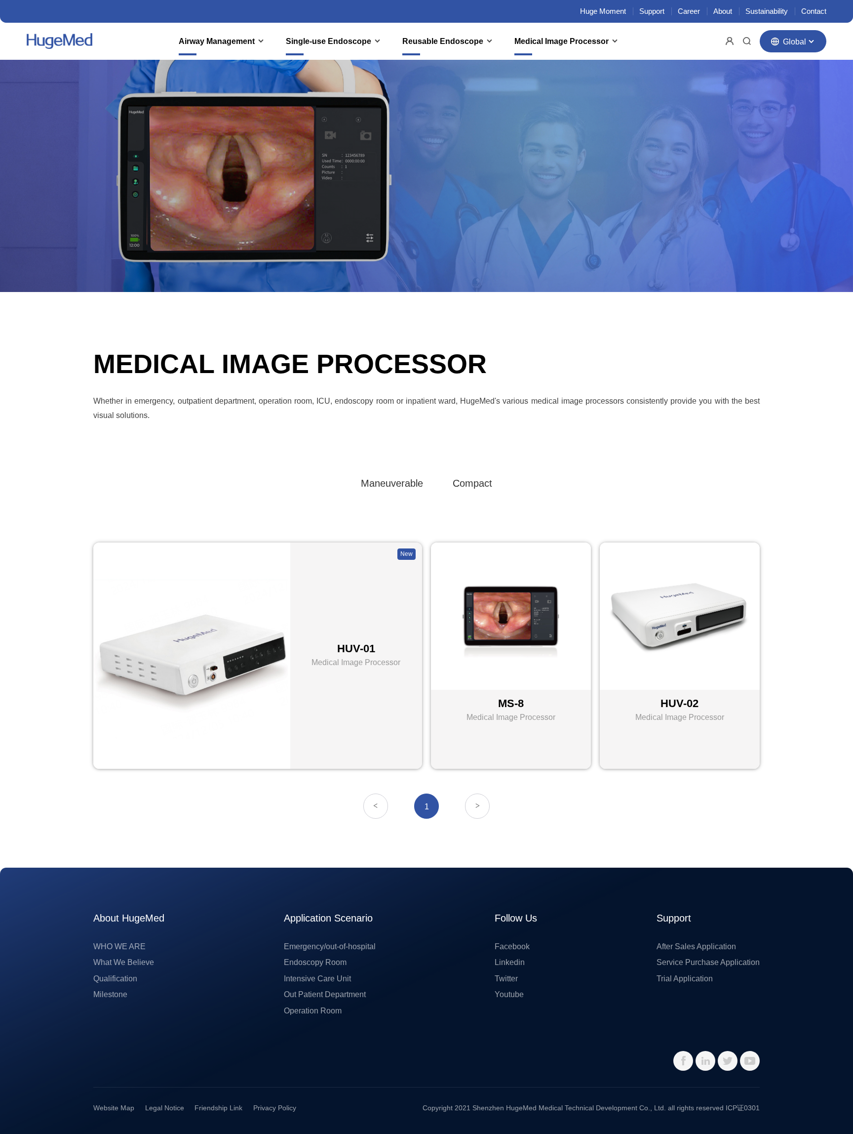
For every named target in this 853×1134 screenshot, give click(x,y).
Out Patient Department (325, 994)
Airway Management (217, 41)
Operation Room (313, 1010)
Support (651, 11)
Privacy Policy (274, 1108)
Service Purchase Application (708, 962)
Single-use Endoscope (328, 41)
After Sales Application (696, 946)
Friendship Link (218, 1108)
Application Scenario (328, 918)
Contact (813, 11)
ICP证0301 (743, 1108)
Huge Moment (603, 11)
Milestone (110, 994)
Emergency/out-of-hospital (330, 946)
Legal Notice (164, 1108)
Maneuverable (392, 483)
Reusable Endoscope (442, 41)
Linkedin (510, 962)
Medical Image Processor (561, 41)
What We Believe (123, 962)
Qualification (115, 978)
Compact (472, 483)
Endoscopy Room (315, 962)
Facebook (512, 946)
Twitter (506, 978)
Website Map (113, 1108)
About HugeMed (128, 918)
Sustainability (766, 11)
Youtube (509, 994)
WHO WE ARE (119, 946)
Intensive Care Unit (317, 978)
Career (689, 11)
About (722, 11)
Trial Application (685, 978)
